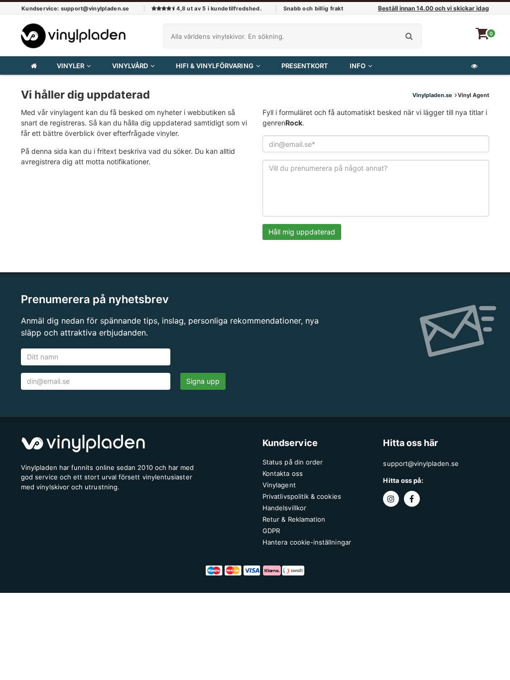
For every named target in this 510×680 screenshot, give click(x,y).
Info (358, 66)
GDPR (271, 531)
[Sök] (408, 36)
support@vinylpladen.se (420, 463)
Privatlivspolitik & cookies (301, 496)
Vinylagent (279, 485)
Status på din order (292, 462)
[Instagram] (393, 499)
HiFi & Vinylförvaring (214, 66)
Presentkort (304, 66)
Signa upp (203, 381)
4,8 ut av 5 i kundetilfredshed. (218, 8)
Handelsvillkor (284, 508)
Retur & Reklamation (293, 519)
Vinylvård (130, 66)
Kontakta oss (282, 473)
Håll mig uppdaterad (301, 231)
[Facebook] (413, 499)
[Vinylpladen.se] (73, 33)
